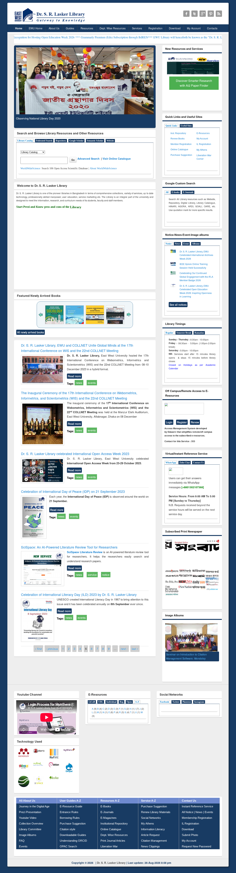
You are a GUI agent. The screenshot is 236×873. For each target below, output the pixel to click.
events (92, 383)
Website (110, 140)
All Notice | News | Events (197, 807)
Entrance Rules (69, 807)
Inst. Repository (178, 133)
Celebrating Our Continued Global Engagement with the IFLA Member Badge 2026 (196, 276)
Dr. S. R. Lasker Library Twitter (194, 14)
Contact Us (198, 462)
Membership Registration (197, 812)
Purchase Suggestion (181, 155)
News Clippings (150, 841)
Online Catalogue (179, 149)
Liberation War (109, 841)
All (167, 192)
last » (135, 648)
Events (23, 841)
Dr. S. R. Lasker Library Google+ (202, 14)
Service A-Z (148, 795)
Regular (169, 333)
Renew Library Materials (155, 807)
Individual (111, 697)
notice (105, 575)
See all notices (178, 304)
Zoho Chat (184, 462)
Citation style (67, 824)
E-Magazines (108, 812)
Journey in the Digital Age (34, 801)
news (79, 383)
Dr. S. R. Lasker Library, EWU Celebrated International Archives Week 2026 (196, 255)
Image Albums (27, 830)
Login (169, 422)
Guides (70, 28)
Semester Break (183, 333)
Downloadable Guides (73, 830)
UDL (100, 697)
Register (182, 422)
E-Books (105, 801)
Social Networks (151, 812)
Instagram (199, 697)
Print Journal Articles (112, 835)
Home (18, 28)
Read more (74, 376)
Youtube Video (27, 812)
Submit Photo (190, 830)
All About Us (27, 795)
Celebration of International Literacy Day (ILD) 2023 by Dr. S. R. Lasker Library (79, 594)
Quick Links (171, 125)
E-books (176, 192)
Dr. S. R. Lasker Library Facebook (186, 14)
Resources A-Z (109, 795)
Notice (168, 243)
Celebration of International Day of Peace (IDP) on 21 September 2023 (73, 491)
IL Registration (204, 144)
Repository (61, 140)
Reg (121, 697)
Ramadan (199, 333)
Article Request (150, 830)
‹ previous (52, 648)
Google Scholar (76, 140)
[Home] (50, 22)
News (177, 243)
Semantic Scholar (95, 140)
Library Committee (30, 824)
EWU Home (35, 28)
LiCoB (92, 697)
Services (137, 28)
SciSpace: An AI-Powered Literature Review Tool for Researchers (69, 547)
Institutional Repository (114, 818)
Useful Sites (186, 125)
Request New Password (196, 841)
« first (38, 648)
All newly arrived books (30, 332)
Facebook (164, 697)
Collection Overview (31, 818)
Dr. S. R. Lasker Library (111, 858)
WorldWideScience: (30, 168)
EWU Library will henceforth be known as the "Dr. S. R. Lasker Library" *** (162, 37)
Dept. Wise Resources (113, 28)
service (92, 575)
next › (124, 648)
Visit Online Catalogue (117, 158)
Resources (87, 28)
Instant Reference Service (197, 801)
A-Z (137, 697)
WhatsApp (171, 462)
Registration (155, 28)
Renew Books (178, 138)
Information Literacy (153, 824)
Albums (196, 243)
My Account (194, 28)
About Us (54, 28)
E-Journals (188, 192)
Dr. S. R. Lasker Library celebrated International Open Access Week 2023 (75, 453)
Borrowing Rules (70, 812)
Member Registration (181, 144)
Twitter (175, 697)
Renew (195, 422)
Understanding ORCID (73, 835)
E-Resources (203, 133)
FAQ (22, 835)
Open (129, 697)
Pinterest (187, 697)
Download (175, 28)
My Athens (202, 149)
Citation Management (154, 835)
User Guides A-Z (70, 795)
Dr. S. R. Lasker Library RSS (219, 14)
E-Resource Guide (71, 801)
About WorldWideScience (103, 168)
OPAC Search (68, 841)
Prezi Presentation (30, 807)
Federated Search (44, 140)
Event (186, 243)
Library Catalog (25, 140)
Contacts (212, 28)
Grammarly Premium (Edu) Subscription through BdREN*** (79, 37)
